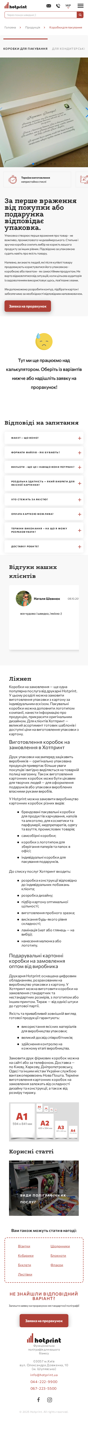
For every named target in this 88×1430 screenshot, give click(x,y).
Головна (10, 27)
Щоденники (60, 1246)
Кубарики (26, 1255)
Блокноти (58, 1255)
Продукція (32, 27)
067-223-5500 (43, 1388)
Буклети (24, 1265)
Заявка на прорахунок (27, 306)
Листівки (25, 1274)
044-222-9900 (44, 1381)
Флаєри (57, 1265)
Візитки (24, 1246)
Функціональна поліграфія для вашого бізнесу (44, 1349)
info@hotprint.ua (44, 1375)
